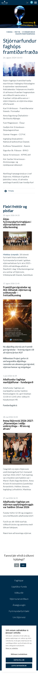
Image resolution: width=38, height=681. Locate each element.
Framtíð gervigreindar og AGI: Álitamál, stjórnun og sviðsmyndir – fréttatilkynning (17, 291)
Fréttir (17, 32)
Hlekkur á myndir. (11, 254)
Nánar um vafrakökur (12, 648)
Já (17, 565)
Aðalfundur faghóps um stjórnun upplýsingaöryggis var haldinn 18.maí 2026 (18, 504)
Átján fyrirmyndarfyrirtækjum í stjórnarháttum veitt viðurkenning (17, 223)
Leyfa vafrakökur (18, 665)
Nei (23, 565)
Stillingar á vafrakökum (19, 654)
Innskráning (28, 22)
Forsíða (9, 32)
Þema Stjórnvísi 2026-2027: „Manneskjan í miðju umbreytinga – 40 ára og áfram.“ (18, 424)
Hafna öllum (19, 660)
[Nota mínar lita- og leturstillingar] (31, 2)
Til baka (11, 191)
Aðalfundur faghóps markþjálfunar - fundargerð (18, 381)
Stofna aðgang (26, 25)
